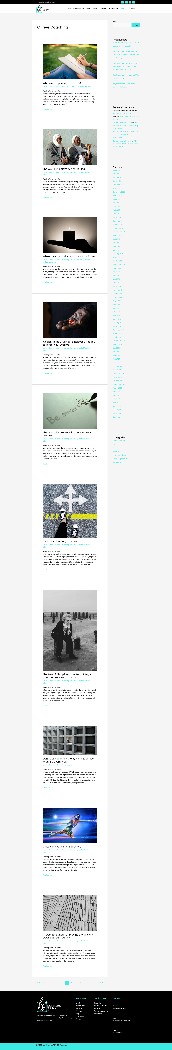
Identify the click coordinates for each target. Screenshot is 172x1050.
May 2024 (116, 246)
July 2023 (116, 272)
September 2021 (119, 341)
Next (102, 982)
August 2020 (117, 388)
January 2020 (117, 413)
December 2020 (118, 373)
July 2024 (116, 239)
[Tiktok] (133, 2)
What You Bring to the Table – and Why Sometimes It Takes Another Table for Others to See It (125, 66)
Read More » (47, 109)
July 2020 (116, 392)
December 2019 (118, 417)
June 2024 (116, 243)
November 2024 (118, 225)
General (72, 260)
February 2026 (118, 177)
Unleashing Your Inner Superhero (62, 846)
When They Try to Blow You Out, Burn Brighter (69, 256)
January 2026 (117, 181)
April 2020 (116, 402)
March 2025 (117, 214)
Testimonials (113, 8)
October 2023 (118, 261)
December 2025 (118, 185)
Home (70, 8)
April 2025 (116, 210)
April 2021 (116, 359)
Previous (39, 982)
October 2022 (118, 294)
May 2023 (116, 279)
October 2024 (118, 228)
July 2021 (116, 348)
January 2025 (117, 217)
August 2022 (117, 301)
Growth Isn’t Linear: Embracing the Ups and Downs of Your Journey (68, 936)
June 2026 (116, 174)
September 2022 (119, 297)
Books (95, 8)
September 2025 (119, 192)
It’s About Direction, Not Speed (60, 541)
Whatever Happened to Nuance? (62, 83)
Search (115, 21)
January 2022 (117, 326)
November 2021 (118, 333)
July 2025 (116, 199)
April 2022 (116, 315)
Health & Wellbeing (80, 86)
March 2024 (117, 250)
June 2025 (116, 203)
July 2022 (116, 304)
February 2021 (118, 366)
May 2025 (116, 206)
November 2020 (118, 377)
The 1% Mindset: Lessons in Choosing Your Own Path (67, 434)
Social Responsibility (120, 459)
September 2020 (119, 384)
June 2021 (116, 352)
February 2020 (118, 410)
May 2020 (116, 399)
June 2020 (116, 395)
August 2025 (117, 195)
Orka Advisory (78, 8)
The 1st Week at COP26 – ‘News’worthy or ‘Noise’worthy (125, 126)
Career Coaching (63, 86)
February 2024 (118, 254)
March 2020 (117, 406)
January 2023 (117, 286)
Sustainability (117, 462)
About (88, 8)
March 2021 (117, 362)
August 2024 (117, 235)
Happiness (73, 172)
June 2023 (116, 275)
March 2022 (117, 319)
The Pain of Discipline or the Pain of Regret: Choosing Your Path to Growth (68, 676)
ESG (71, 86)
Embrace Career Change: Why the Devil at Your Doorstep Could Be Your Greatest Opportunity (126, 54)
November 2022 (118, 290)
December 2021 (118, 330)
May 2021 (116, 355)
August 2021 (117, 344)
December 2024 (118, 221)
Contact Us (131, 8)
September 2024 (119, 232)
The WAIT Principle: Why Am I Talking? (64, 169)
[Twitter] (122, 2)
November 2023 (118, 257)
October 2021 (118, 337)
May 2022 (116, 312)
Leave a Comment (49, 86)
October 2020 (118, 381)
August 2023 (117, 268)
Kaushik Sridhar (118, 132)
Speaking (103, 8)
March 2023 (117, 283)
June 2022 (116, 308)
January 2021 (117, 370)
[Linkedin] (130, 2)
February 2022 (118, 323)
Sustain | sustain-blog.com (122, 123)
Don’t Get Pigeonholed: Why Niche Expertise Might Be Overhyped (68, 760)
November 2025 (118, 188)
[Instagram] (126, 2)
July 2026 (116, 170)
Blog (122, 8)
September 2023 (119, 265)
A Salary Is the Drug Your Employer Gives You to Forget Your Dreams (69, 343)
